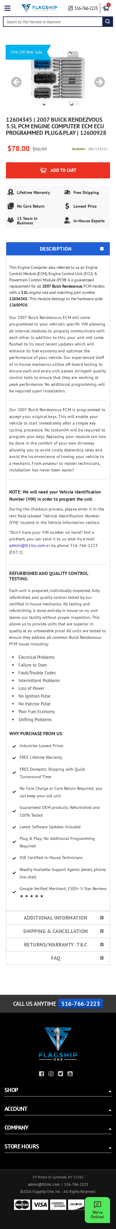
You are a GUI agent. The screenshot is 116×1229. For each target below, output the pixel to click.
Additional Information (55, 918)
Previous (14, 79)
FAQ (55, 958)
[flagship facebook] (42, 1074)
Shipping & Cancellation (55, 931)
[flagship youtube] (71, 1074)
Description (56, 249)
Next (98, 79)
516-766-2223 (86, 8)
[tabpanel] (58, 79)
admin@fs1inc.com (27, 545)
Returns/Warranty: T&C (55, 944)
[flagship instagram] (51, 1074)
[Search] (107, 22)
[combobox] (53, 21)
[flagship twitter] (61, 1074)
